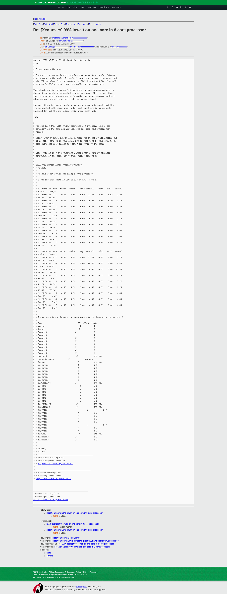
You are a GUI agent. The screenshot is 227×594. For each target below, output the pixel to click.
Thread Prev (59, 24)
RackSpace (81, 587)
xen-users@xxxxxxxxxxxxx (56, 47)
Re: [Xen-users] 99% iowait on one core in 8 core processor (75, 513)
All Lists (42, 19)
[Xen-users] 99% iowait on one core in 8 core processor (73, 524)
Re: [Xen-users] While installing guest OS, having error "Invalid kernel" (86, 541)
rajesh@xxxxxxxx (119, 47)
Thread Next (71, 24)
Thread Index (95, 24)
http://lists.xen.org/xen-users (55, 464)
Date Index (83, 24)
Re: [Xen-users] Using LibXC (66, 538)
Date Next (48, 24)
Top (35, 19)
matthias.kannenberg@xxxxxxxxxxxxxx (69, 38)
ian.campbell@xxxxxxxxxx (71, 41)
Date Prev (38, 24)
